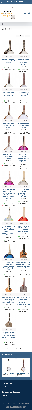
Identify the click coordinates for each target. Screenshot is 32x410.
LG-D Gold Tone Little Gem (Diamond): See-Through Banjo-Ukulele (23, 193)
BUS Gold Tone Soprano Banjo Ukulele (23, 125)
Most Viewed (7, 354)
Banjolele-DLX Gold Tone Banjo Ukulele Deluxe (9, 61)
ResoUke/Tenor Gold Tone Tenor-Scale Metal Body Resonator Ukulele (8, 334)
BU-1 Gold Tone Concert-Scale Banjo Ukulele (8, 94)
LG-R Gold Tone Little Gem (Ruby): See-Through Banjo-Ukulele (23, 228)
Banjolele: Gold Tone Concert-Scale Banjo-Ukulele (23, 61)
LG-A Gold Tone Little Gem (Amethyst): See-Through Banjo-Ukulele (23, 158)
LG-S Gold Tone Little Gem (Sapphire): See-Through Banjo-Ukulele (8, 266)
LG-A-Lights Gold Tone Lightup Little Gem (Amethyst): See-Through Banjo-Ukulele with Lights (8, 194)
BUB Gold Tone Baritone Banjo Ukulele (23, 94)
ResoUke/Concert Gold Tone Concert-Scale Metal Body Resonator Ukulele (23, 301)
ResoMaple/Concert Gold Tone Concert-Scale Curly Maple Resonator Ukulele (23, 265)
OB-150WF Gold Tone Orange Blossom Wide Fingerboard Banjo (8, 373)
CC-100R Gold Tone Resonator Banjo (23, 373)
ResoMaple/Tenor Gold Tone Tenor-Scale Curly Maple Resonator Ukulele (8, 300)
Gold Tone (8, 56)
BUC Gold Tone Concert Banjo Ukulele (8, 125)
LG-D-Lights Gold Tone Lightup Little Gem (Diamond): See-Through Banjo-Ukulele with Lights (8, 230)
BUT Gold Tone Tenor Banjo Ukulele (8, 156)
